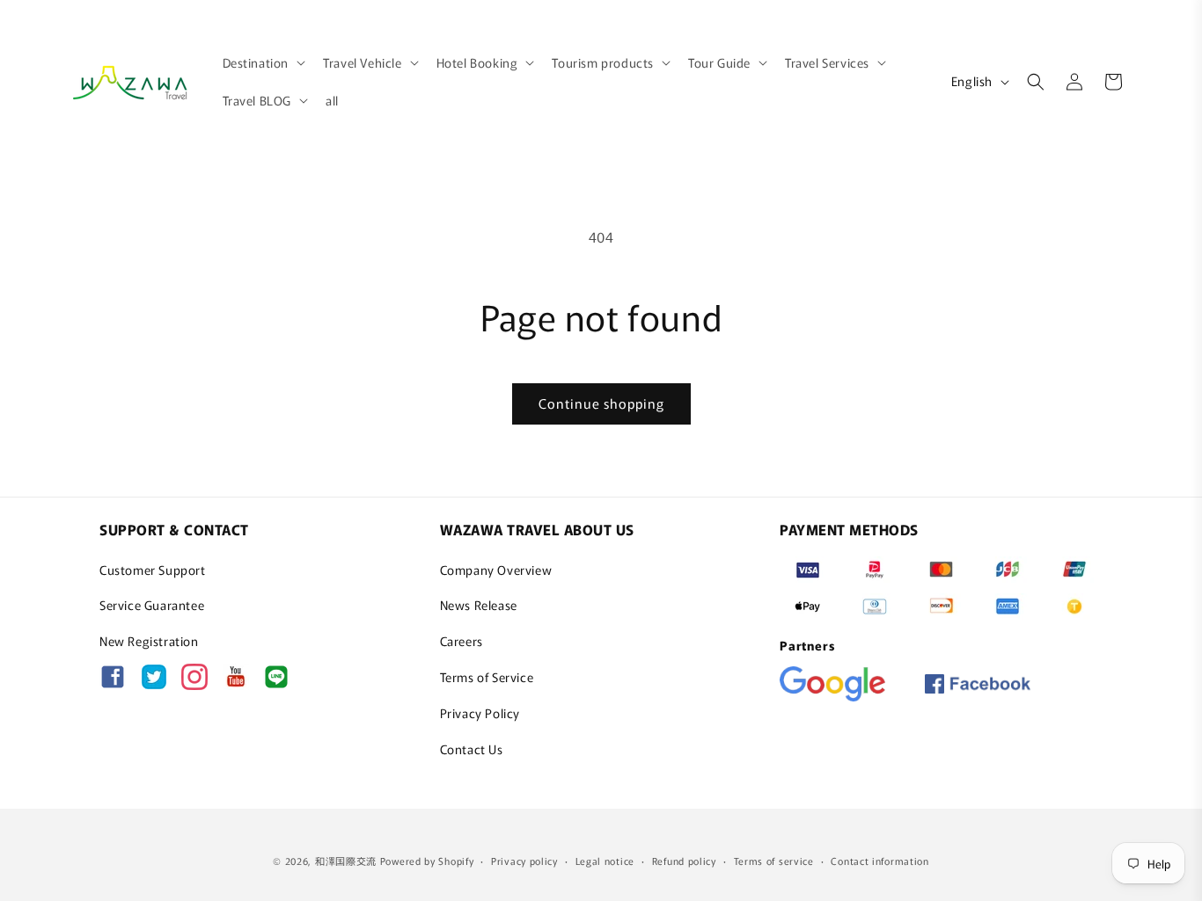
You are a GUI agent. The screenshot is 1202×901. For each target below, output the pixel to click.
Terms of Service (487, 677)
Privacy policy (524, 860)
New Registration (149, 641)
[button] (262, 62)
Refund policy (684, 860)
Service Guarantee (151, 605)
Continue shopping (601, 403)
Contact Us (471, 749)
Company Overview (496, 569)
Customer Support (152, 569)
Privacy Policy (480, 713)
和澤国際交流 (346, 861)
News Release (478, 605)
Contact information (879, 860)
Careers (461, 641)
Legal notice (604, 860)
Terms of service (774, 860)
